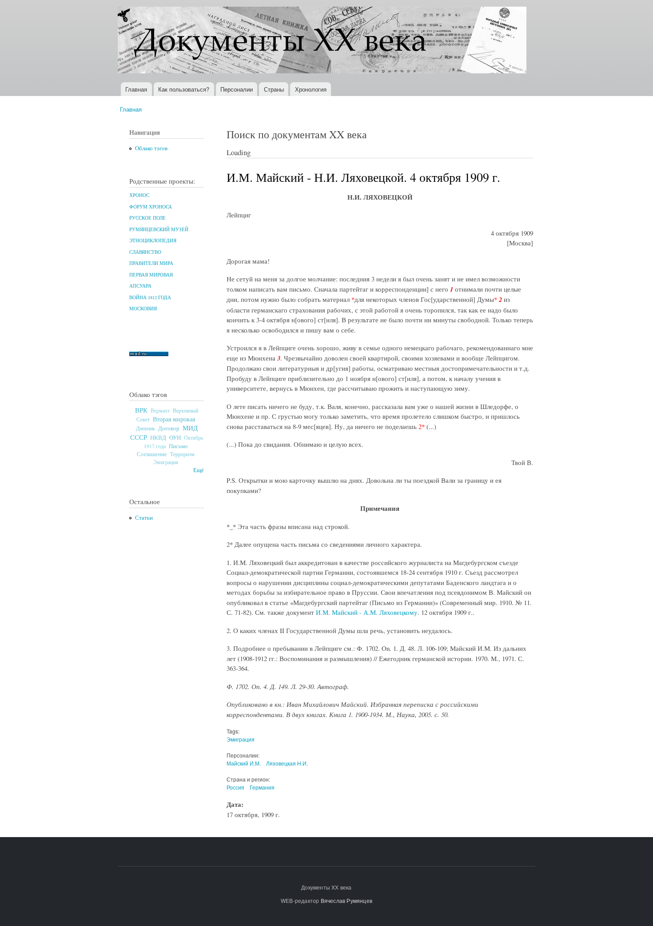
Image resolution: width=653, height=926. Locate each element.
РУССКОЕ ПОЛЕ (147, 218)
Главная (136, 89)
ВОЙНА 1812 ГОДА (150, 297)
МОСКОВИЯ (143, 308)
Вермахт (160, 410)
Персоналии (236, 89)
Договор (168, 428)
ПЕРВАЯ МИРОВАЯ (151, 275)
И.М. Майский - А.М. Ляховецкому (367, 612)
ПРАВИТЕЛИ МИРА (151, 263)
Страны (274, 89)
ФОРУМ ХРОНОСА (150, 207)
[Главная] (323, 41)
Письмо (178, 446)
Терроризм (182, 453)
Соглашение (152, 454)
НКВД (158, 437)
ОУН (175, 437)
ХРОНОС (139, 195)
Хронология (310, 89)
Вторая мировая (174, 419)
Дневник (145, 428)
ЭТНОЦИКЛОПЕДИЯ (152, 240)
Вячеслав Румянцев (346, 900)
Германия (262, 787)
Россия (235, 787)
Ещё (198, 470)
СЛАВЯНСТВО (145, 252)
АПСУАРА (140, 286)
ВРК (141, 409)
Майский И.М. (244, 763)
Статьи (144, 517)
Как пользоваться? (183, 89)
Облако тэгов (151, 148)
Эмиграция (165, 462)
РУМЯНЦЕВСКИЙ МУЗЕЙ (158, 229)
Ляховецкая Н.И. (287, 763)
